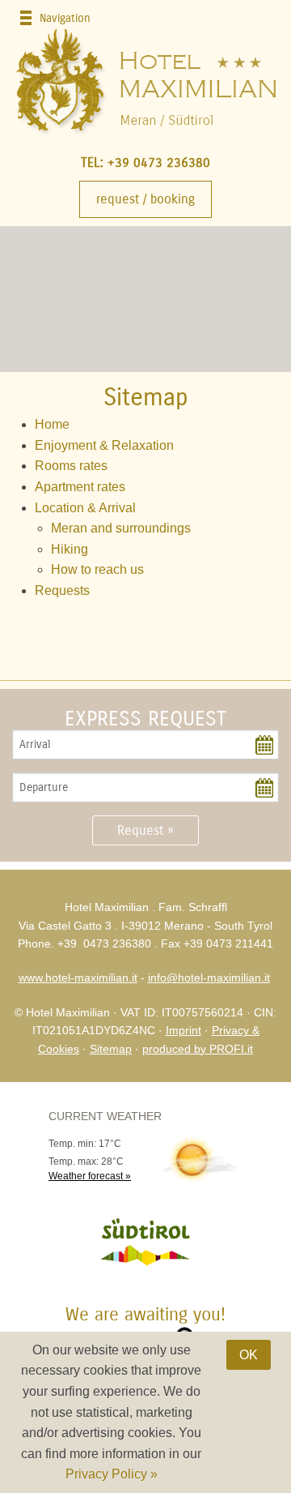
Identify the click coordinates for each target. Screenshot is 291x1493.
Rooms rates (71, 466)
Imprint (183, 1030)
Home (52, 424)
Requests (62, 590)
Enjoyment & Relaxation (104, 445)
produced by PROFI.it (197, 1048)
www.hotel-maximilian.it (78, 977)
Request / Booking (145, 199)
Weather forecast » (89, 1176)
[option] (145, 299)
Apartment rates (80, 487)
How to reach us (97, 569)
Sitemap (111, 1048)
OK (248, 1355)
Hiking (69, 549)
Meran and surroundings (121, 528)
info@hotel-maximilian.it (209, 977)
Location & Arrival (85, 508)
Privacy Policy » (111, 1474)
